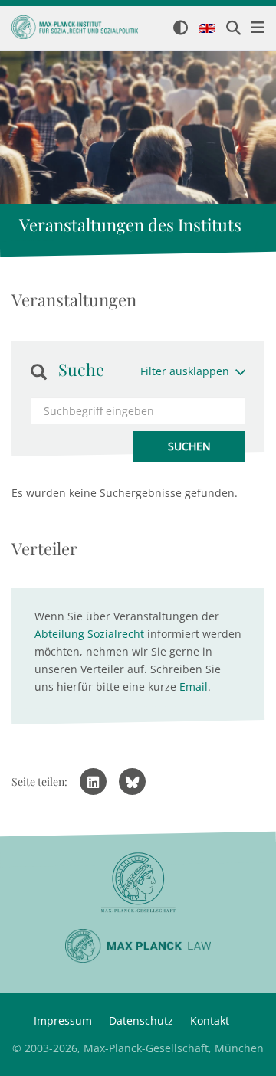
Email (193, 686)
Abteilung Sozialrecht (89, 633)
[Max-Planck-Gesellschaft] (138, 883)
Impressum (63, 1020)
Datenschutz (141, 1020)
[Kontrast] (180, 28)
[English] (207, 29)
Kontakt (209, 1020)
